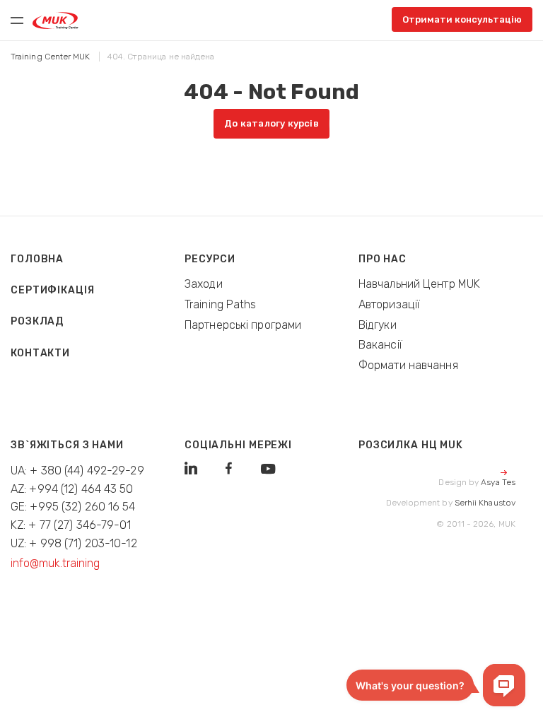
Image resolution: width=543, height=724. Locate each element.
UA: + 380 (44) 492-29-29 (77, 470)
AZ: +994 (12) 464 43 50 (72, 489)
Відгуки (377, 325)
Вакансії (380, 344)
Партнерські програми (243, 325)
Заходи (204, 284)
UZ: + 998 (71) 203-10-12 (74, 543)
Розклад (37, 321)
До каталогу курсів (271, 123)
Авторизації (389, 304)
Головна (37, 259)
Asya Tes (498, 482)
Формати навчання (408, 365)
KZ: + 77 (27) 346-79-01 (71, 525)
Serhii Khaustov (485, 503)
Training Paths (221, 304)
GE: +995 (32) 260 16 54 (73, 506)
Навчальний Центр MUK (419, 284)
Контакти (40, 353)
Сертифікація (53, 290)
